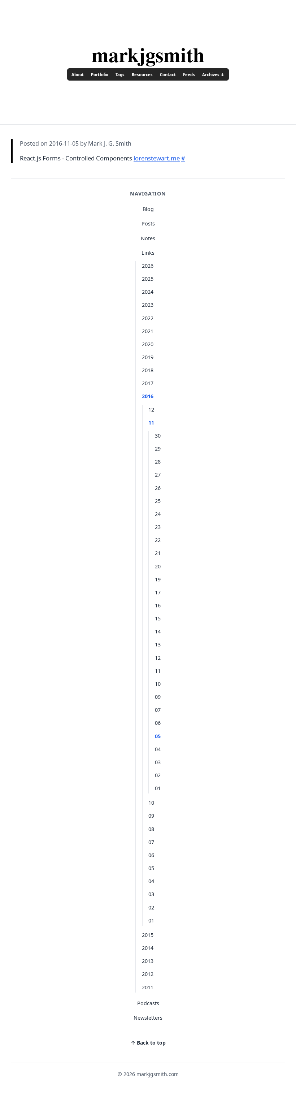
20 (158, 566)
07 (158, 709)
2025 (147, 278)
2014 (147, 947)
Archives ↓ (213, 74)
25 (158, 501)
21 (158, 553)
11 (151, 422)
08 (151, 829)
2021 (147, 331)
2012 (147, 974)
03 (158, 762)
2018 (147, 370)
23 (158, 527)
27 (158, 474)
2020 (147, 344)
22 (158, 540)
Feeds (189, 74)
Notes (148, 238)
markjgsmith (148, 54)
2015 (147, 934)
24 (158, 514)
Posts (148, 223)
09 (158, 696)
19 (158, 579)
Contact (168, 74)
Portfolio (99, 74)
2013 (147, 961)
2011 (147, 987)
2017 (147, 383)
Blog (148, 209)
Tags (120, 74)
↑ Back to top (148, 1042)
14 (158, 631)
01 (158, 788)
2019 (147, 357)
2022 (147, 318)
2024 (147, 291)
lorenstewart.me (157, 158)
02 (158, 775)
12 (151, 409)
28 (158, 461)
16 (158, 605)
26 (158, 488)
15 (158, 618)
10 (158, 683)
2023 (147, 304)
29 (158, 448)
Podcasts (148, 1003)
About (77, 74)
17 (158, 592)
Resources (142, 74)
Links (148, 252)
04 (158, 749)
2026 (147, 265)
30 (158, 435)
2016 (147, 396)
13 (158, 644)
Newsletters (148, 1017)
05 (158, 736)
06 (158, 722)
